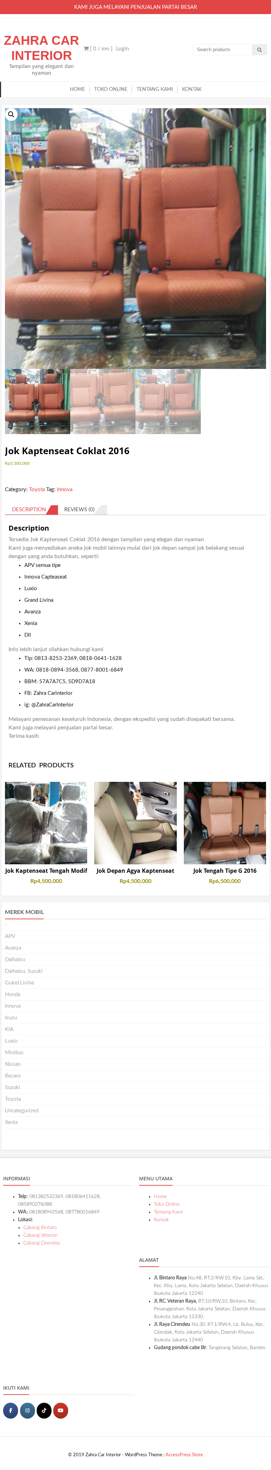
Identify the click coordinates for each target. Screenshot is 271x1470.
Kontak (191, 89)
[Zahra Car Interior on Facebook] (10, 1411)
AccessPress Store (184, 1455)
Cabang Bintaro (40, 1227)
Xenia (11, 1122)
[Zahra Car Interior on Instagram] (27, 1411)
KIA (9, 1029)
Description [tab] (29, 509)
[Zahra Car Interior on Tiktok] (44, 1411)
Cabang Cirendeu (41, 1243)
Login (122, 48)
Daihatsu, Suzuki (24, 971)
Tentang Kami (155, 89)
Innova (64, 489)
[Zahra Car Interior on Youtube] (60, 1411)
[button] (11, 114)
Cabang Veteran (40, 1235)
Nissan (12, 1064)
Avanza (13, 948)
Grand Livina (19, 983)
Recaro (13, 1076)
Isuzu (11, 1017)
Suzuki (12, 1087)
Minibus (14, 1052)
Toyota (37, 489)
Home (77, 89)
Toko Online (110, 89)
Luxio (11, 1041)
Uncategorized (21, 1110)
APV (10, 936)
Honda (12, 994)
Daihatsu (15, 959)
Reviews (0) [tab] (79, 509)
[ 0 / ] (101, 48)
